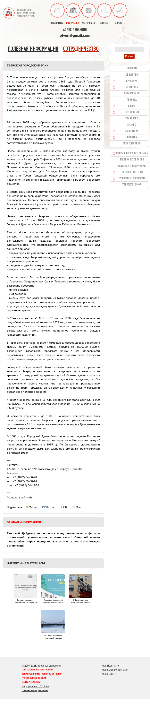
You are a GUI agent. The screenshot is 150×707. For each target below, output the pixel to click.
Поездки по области (132, 159)
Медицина (131, 87)
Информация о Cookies (35, 686)
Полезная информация (33, 49)
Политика (132, 137)
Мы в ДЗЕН (108, 673)
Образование (131, 93)
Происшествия (132, 143)
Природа (132, 100)
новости (104, 23)
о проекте (120, 23)
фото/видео (88, 23)
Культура (131, 81)
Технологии (131, 112)
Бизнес (131, 125)
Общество (132, 74)
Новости (132, 68)
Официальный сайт (19, 497)
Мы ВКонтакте (110, 665)
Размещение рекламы (35, 690)
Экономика (131, 131)
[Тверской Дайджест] (9, 11)
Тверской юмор (131, 184)
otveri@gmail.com (75, 36)
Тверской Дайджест (49, 665)
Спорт (131, 106)
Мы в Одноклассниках (115, 669)
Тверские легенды (131, 172)
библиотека (57, 23)
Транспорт (131, 118)
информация (72, 23)
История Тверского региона (132, 153)
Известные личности (132, 178)
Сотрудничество (81, 49)
